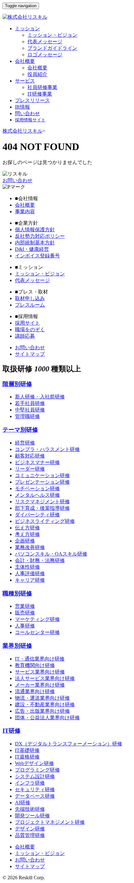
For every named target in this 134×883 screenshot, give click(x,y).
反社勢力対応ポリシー (40, 236)
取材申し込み (30, 298)
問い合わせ (27, 113)
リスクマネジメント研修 (42, 501)
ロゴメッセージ (44, 54)
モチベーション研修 (37, 488)
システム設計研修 (35, 776)
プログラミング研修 (37, 770)
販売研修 (25, 612)
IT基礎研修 (27, 750)
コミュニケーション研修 (42, 475)
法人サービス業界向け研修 (45, 678)
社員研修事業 (42, 87)
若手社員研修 (30, 403)
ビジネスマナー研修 (37, 462)
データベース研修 (35, 796)
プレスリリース (32, 100)
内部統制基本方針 (35, 242)
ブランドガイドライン (52, 48)
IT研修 (11, 730)
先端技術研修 (30, 809)
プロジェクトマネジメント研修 (50, 822)
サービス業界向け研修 (40, 671)
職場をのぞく (30, 329)
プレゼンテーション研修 (42, 482)
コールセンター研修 (37, 632)
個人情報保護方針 (35, 229)
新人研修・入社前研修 (40, 396)
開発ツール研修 (32, 815)
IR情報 (22, 107)
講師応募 (25, 336)
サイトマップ (30, 354)
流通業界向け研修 (35, 691)
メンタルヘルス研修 (37, 495)
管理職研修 (27, 416)
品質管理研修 (30, 835)
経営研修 (25, 442)
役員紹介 (37, 74)
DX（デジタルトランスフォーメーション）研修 (68, 743)
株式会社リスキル (22, 131)
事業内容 (25, 211)
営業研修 (25, 606)
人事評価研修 (30, 573)
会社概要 (25, 61)
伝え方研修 (27, 527)
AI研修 (22, 802)
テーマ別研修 (20, 429)
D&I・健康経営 (32, 249)
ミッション (27, 28)
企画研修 (25, 540)
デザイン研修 (30, 828)
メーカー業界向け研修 (40, 685)
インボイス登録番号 (37, 255)
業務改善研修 (30, 547)
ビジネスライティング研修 (45, 521)
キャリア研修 (30, 580)
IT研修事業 (39, 93)
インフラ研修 (30, 783)
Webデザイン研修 (34, 763)
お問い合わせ (17, 180)
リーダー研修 (30, 469)
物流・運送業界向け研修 (42, 698)
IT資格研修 (27, 756)
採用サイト (27, 323)
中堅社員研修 (30, 409)
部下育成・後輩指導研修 (42, 508)
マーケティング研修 (37, 619)
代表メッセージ (44, 41)
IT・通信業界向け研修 (40, 658)
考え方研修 (27, 534)
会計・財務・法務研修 (40, 560)
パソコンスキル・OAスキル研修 (51, 554)
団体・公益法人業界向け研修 (47, 717)
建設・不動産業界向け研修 (45, 704)
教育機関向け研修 (35, 665)
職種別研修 (17, 593)
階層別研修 (17, 384)
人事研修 (25, 625)
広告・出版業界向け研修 (42, 711)
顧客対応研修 (30, 455)
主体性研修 (27, 567)
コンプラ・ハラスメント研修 (47, 449)
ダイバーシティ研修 (37, 514)
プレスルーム (30, 305)
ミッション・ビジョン (52, 35)
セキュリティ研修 (35, 789)
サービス (25, 80)
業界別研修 (17, 645)
